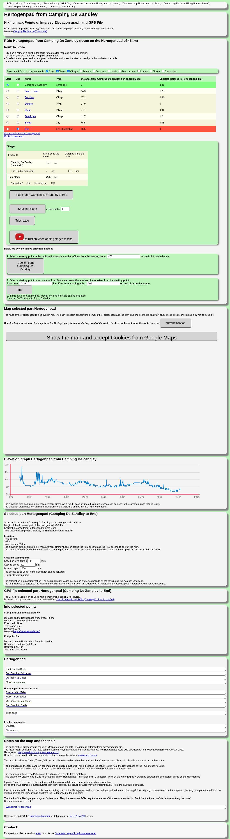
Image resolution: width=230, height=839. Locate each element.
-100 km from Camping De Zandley (25, 266)
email (38, 833)
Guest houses (128, 71)
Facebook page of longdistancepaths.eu (75, 833)
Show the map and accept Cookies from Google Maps (112, 338)
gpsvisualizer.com (87, 755)
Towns (62, 71)
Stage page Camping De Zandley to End (41, 194)
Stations (87, 71)
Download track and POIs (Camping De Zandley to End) (85, 599)
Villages (74, 71)
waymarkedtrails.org (28, 752)
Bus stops (101, 71)
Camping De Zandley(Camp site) (30, 31)
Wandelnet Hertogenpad (18, 806)
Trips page (22, 220)
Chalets (156, 71)
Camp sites (171, 71)
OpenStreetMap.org (39, 816)
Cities (52, 71)
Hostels (144, 71)
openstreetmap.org (49, 752)
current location (175, 322)
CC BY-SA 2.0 (77, 816)
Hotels (114, 71)
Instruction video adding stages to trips (48, 238)
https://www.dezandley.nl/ (26, 631)
